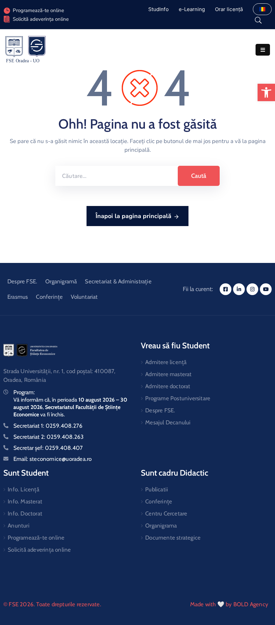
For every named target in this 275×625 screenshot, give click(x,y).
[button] (266, 92)
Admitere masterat (168, 374)
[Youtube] (266, 289)
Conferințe (49, 296)
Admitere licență (165, 362)
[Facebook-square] (225, 289)
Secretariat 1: (47, 425)
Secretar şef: (48, 447)
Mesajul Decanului (167, 422)
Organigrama (161, 525)
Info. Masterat (25, 501)
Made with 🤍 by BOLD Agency (229, 604)
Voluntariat (84, 296)
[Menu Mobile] (263, 50)
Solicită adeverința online (41, 19)
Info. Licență (23, 489)
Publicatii (156, 489)
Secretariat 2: (48, 436)
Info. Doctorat (25, 513)
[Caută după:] (116, 176)
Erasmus (17, 296)
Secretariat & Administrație (118, 281)
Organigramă (61, 281)
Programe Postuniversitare (177, 398)
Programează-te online (36, 537)
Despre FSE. (22, 281)
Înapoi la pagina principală (133, 216)
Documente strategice (173, 537)
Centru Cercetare (166, 513)
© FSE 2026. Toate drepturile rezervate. (52, 604)
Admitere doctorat (167, 386)
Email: (52, 459)
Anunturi (19, 525)
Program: (24, 392)
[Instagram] (252, 289)
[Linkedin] (239, 289)
